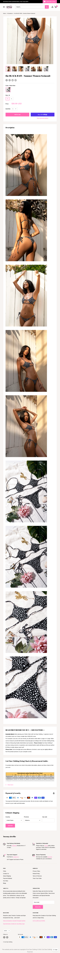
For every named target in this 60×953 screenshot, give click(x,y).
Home (4, 13)
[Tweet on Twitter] (12, 80)
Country (8, 817)
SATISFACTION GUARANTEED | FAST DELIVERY (15, 1)
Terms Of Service (37, 876)
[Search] (47, 7)
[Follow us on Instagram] (7, 937)
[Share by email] (15, 80)
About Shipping (7, 876)
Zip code (44, 817)
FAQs (4, 871)
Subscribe (38, 907)
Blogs (4, 883)
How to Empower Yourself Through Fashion (14, 920)
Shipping (14, 845)
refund (46, 845)
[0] (56, 7)
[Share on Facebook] (7, 80)
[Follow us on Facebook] (4, 937)
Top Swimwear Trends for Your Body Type (14, 923)
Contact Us (16, 856)
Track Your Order (37, 878)
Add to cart (17, 114)
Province (26, 817)
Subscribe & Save (50, 1)
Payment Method (7, 878)
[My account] (52, 7)
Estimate (10, 825)
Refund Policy (36, 873)
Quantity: (8, 108)
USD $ (5, 930)
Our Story (5, 880)
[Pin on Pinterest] (10, 80)
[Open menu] (4, 7)
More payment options (42, 118)
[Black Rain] (8, 89)
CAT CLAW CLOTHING (39, 920)
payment (50, 856)
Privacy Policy (36, 871)
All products (10, 13)
